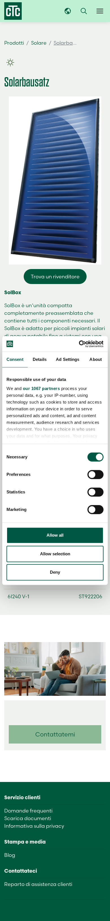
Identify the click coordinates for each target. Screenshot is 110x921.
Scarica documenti (27, 818)
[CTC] (13, 11)
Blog (9, 855)
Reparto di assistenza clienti (38, 884)
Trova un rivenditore (55, 276)
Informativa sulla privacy (34, 826)
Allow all (55, 535)
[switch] (95, 474)
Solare (39, 43)
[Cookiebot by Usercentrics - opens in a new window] (79, 344)
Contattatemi (55, 734)
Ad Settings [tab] (67, 359)
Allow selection (55, 553)
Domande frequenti (28, 810)
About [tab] (95, 359)
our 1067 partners (41, 388)
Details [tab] (40, 359)
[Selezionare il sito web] (68, 11)
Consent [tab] (14, 359)
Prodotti (14, 43)
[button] (84, 11)
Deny (55, 572)
